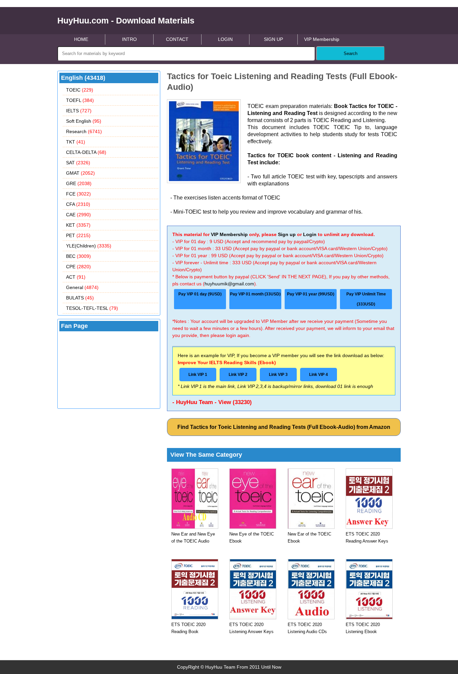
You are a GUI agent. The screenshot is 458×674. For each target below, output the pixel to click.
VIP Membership (321, 39)
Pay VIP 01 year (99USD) (310, 294)
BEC (78, 256)
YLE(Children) (88, 245)
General (82, 287)
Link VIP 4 (318, 374)
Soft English (83, 121)
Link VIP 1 (197, 374)
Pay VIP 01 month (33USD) (255, 294)
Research (84, 131)
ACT (75, 277)
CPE (78, 266)
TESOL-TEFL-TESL (92, 308)
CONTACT (177, 39)
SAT (78, 162)
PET (78, 235)
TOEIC (79, 90)
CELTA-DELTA (86, 152)
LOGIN (225, 39)
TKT (75, 142)
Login (310, 234)
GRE (79, 183)
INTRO (129, 39)
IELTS (79, 110)
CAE (78, 214)
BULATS (80, 297)
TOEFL (80, 100)
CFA (78, 204)
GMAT (80, 173)
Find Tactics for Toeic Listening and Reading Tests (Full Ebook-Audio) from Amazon (283, 427)
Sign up (287, 234)
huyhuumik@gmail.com (229, 283)
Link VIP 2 (238, 374)
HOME (81, 39)
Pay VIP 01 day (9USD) (200, 294)
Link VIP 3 (278, 374)
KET (78, 225)
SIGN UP (273, 39)
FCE (78, 193)
